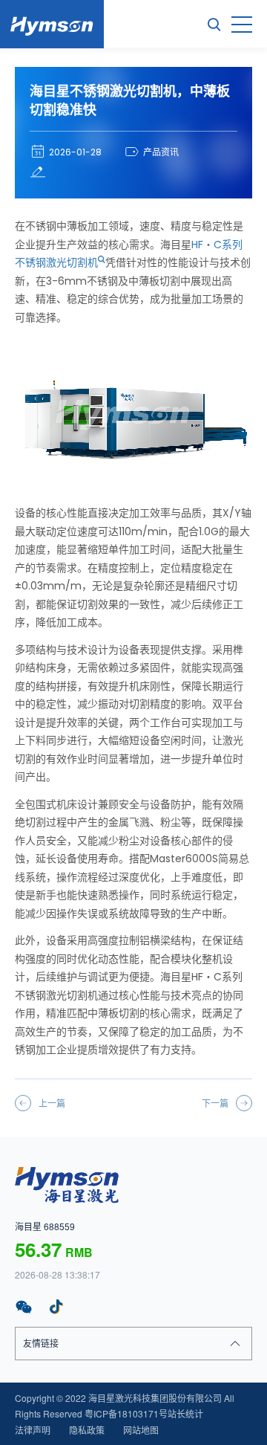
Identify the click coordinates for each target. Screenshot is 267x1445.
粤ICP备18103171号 (126, 1413)
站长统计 (185, 1413)
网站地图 (141, 1429)
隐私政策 (87, 1429)
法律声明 (32, 1429)
